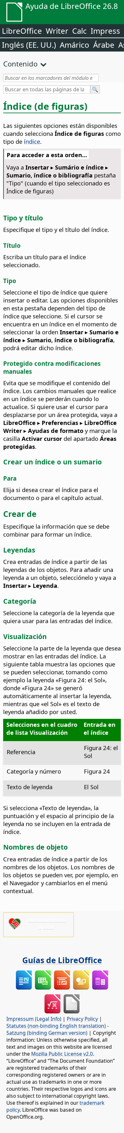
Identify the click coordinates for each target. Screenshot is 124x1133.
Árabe (103, 44)
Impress (105, 30)
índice (32, 141)
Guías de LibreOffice (62, 960)
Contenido (20, 63)
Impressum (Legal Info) (33, 1018)
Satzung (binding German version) (46, 1032)
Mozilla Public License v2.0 (62, 1053)
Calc (79, 30)
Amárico (74, 44)
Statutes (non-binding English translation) (56, 1025)
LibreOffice (22, 30)
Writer (57, 30)
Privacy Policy (82, 1018)
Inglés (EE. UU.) (29, 44)
